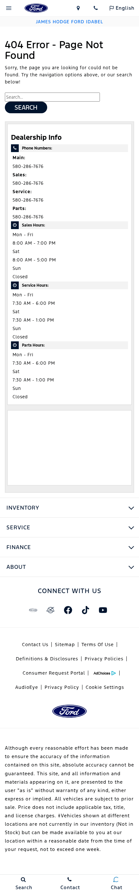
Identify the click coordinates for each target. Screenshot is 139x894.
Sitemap (65, 644)
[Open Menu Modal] (8, 8)
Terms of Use (97, 644)
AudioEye (26, 687)
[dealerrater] (50, 610)
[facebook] (68, 610)
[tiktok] (85, 610)
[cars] (33, 610)
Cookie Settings (105, 687)
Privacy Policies (104, 659)
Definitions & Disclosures (47, 659)
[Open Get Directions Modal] (78, 8)
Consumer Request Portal (54, 673)
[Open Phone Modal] (95, 8)
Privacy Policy (62, 687)
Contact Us (35, 644)
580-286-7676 (28, 166)
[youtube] (103, 610)
